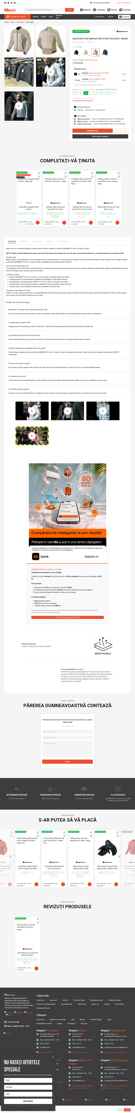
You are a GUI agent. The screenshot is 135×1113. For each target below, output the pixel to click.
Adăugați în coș (92, 131)
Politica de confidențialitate (46, 1004)
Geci (72, 1020)
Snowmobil (71, 1023)
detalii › (124, 74)
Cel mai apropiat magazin (101, 3)
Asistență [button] (126, 17)
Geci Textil (30, 22)
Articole (110, 17)
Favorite (65, 1000)
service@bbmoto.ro (78, 1081)
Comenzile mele (79, 1000)
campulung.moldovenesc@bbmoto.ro (116, 1047)
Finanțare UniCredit (43, 1008)
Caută (69, 10)
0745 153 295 (44, 1044)
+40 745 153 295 (13, 1022)
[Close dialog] (53, 1057)
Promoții (98, 17)
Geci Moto (20, 22)
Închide (120, 1110)
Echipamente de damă (44, 1023)
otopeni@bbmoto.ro (78, 1047)
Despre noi (95, 1004)
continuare (28, 1101)
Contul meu (40, 1000)
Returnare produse (96, 1000)
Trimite (67, 762)
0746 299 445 (76, 1077)
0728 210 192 (108, 1044)
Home (6, 22)
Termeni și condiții (114, 1000)
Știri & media (119, 1004)
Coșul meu (53, 1000)
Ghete (109, 1020)
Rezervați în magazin (100, 136)
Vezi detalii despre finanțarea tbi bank (67, 617)
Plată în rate (82, 1004)
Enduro (59, 1023)
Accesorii (84, 1023)
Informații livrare (66, 1004)
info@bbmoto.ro (45, 1047)
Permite (127, 1110)
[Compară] (124, 131)
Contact (107, 1004)
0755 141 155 (76, 1044)
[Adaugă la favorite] (117, 131)
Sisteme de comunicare (58, 1020)
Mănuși (82, 1020)
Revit (12, 22)
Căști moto (40, 1020)
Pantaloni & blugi (96, 1020)
